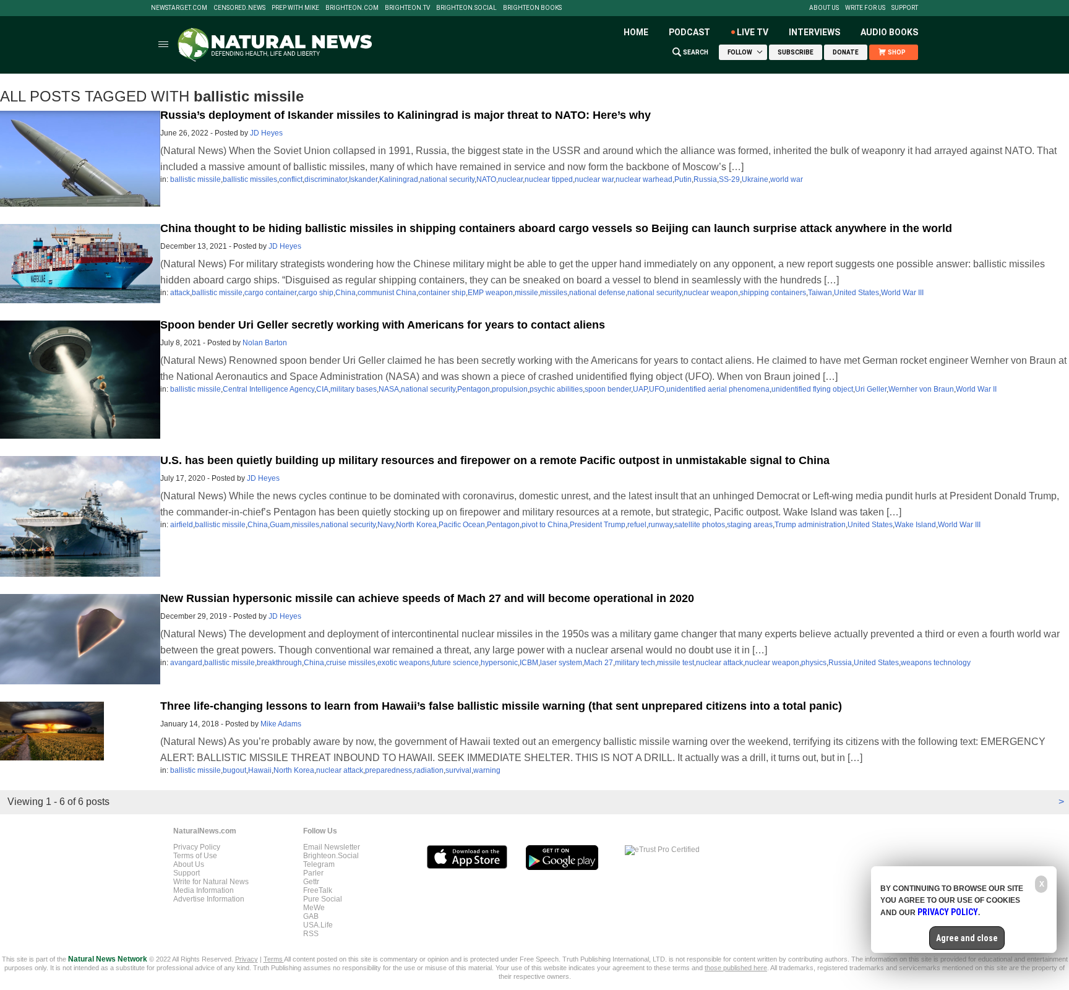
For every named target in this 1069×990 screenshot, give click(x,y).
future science (455, 662)
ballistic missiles (250, 179)
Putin (683, 179)
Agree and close (967, 938)
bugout (234, 770)
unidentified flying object (812, 389)
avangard (186, 662)
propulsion (510, 389)
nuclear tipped (549, 179)
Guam (280, 524)
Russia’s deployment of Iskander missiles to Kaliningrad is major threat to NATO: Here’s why (405, 115)
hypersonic (499, 662)
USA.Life (318, 925)
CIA (322, 389)
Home (636, 32)
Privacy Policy (196, 847)
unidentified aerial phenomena (718, 389)
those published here (736, 967)
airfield (181, 524)
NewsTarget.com (179, 8)
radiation (429, 770)
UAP (640, 389)
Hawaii (260, 770)
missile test (675, 662)
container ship (442, 292)
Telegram (319, 864)
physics (813, 662)
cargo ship (315, 292)
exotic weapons (403, 662)
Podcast (689, 32)
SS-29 (729, 179)
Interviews (814, 32)
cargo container (270, 292)
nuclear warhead (644, 179)
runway (660, 524)
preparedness (388, 770)
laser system (561, 662)
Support (904, 8)
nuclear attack (719, 662)
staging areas (750, 524)
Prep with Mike (295, 8)
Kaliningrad (398, 179)
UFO (656, 389)
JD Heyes (266, 133)
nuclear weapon (711, 292)
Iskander (363, 179)
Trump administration (810, 524)
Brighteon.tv (407, 8)
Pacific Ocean (462, 524)
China (345, 292)
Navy (385, 524)
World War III (902, 292)
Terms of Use (195, 855)
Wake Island (915, 524)
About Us (824, 8)
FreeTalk (317, 890)
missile (526, 292)
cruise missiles (351, 662)
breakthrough (279, 662)
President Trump (597, 524)
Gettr (311, 881)
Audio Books (889, 32)
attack (180, 292)
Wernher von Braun (921, 389)
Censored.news (239, 8)
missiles (553, 292)
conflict (291, 179)
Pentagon (473, 389)
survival (458, 770)
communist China (387, 292)
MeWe (314, 907)
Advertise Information (208, 899)
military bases (353, 389)
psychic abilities (556, 389)
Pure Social (322, 899)
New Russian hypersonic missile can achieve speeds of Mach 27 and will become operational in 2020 (427, 598)
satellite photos (699, 524)
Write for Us (865, 8)
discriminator (325, 179)
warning (486, 770)
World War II (976, 389)
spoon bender (608, 389)
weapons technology (936, 662)
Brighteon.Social (466, 8)
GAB (311, 916)
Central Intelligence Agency (268, 389)
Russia (705, 179)
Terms (274, 959)
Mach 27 (598, 662)
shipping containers (773, 292)
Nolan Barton (265, 342)
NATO (486, 179)
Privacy (246, 959)
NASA (389, 389)
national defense (597, 292)
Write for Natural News (211, 881)
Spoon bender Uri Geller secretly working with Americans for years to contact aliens (382, 325)
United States (856, 292)
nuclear (510, 179)
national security (447, 179)
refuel (636, 524)
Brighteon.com (352, 8)
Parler (313, 873)
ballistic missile (195, 179)
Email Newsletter (331, 847)
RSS (311, 933)
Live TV (752, 32)
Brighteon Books (532, 8)
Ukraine (755, 179)
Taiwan (820, 292)
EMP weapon (490, 292)
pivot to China (545, 524)
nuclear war (594, 179)
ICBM (529, 662)
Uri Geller (871, 389)
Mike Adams (280, 724)
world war (786, 179)
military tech (635, 662)
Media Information (203, 890)
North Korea (416, 524)
